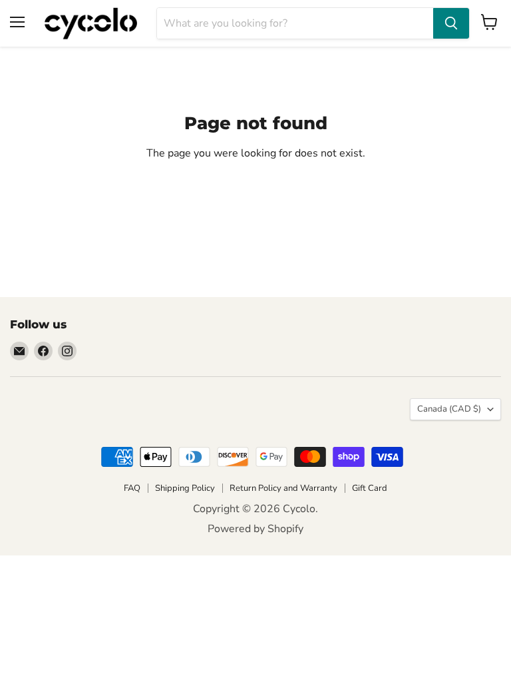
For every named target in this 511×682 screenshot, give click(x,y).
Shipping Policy (185, 488)
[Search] (451, 23)
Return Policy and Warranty (283, 488)
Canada (449, 409)
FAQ (132, 488)
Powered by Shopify (255, 528)
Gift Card (369, 488)
